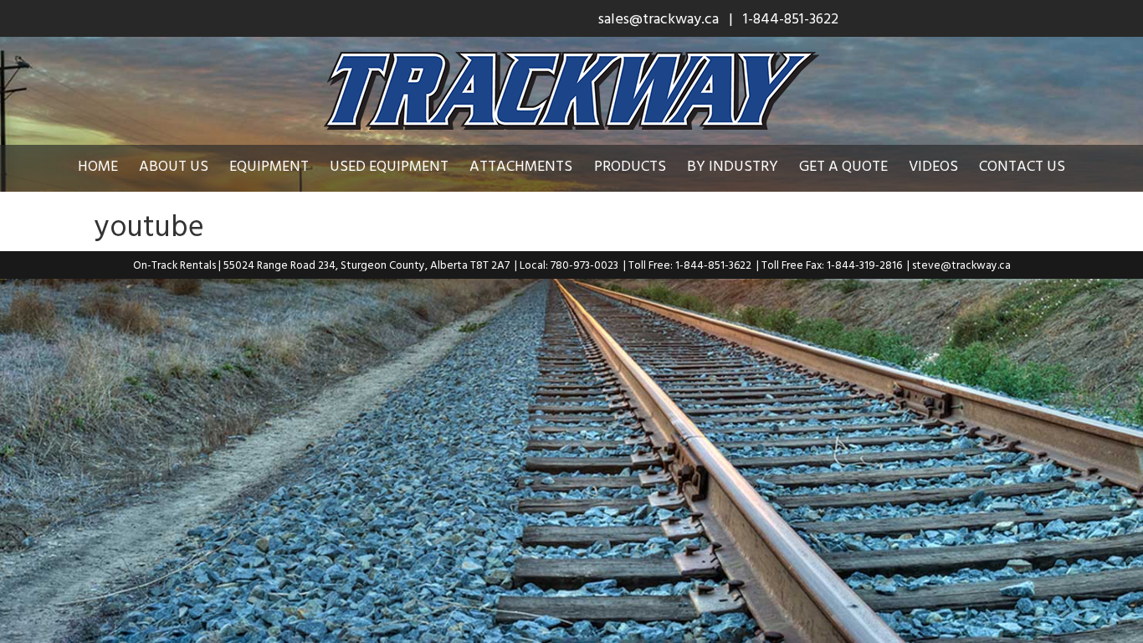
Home (98, 165)
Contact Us (1022, 165)
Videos (933, 165)
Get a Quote (843, 165)
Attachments (520, 165)
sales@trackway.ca (658, 18)
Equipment (269, 165)
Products (630, 165)
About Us (173, 165)
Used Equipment (389, 165)
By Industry (732, 165)
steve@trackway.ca (961, 264)
